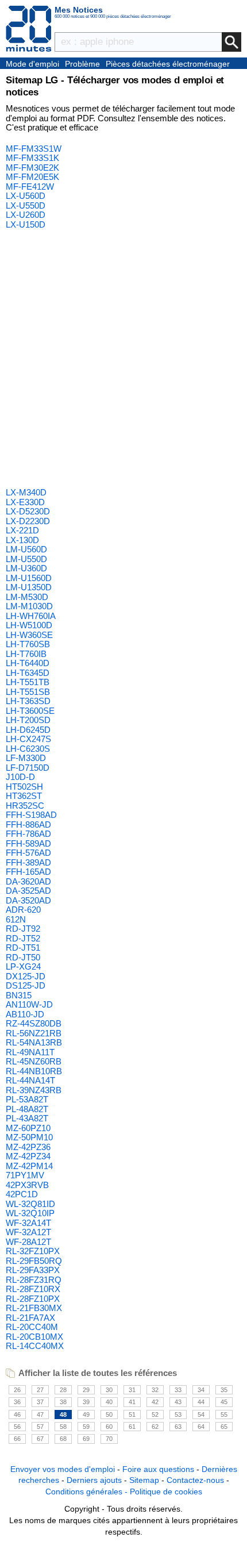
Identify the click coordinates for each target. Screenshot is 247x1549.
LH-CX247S (28, 739)
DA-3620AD (28, 881)
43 (178, 1401)
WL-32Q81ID (30, 1204)
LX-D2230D (28, 521)
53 (178, 1414)
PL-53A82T (27, 1099)
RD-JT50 (23, 957)
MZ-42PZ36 (28, 1147)
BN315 (19, 995)
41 (132, 1401)
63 (178, 1426)
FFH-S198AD (31, 815)
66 (17, 1438)
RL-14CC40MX (35, 1346)
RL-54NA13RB (34, 1042)
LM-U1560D (29, 578)
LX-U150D (25, 224)
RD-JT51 (23, 947)
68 (63, 1438)
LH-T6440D (27, 663)
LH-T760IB (26, 654)
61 (132, 1426)
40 (109, 1401)
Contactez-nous (195, 1480)
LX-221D (22, 530)
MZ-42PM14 (29, 1166)
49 (86, 1414)
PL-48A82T (27, 1109)
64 (201, 1426)
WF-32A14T (28, 1223)
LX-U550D (25, 205)
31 (132, 1389)
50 (109, 1414)
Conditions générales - (87, 1491)
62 (155, 1426)
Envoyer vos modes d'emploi (62, 1469)
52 (155, 1414)
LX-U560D (25, 196)
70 (109, 1438)
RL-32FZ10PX (33, 1251)
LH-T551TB (27, 682)
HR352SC (25, 805)
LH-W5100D (29, 625)
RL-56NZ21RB (33, 1033)
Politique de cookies (166, 1491)
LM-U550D (26, 559)
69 (86, 1438)
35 (224, 1389)
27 (40, 1389)
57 (40, 1426)
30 (109, 1389)
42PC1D (22, 1194)
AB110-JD (25, 1014)
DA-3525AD (28, 890)
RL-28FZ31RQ (33, 1280)
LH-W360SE (29, 635)
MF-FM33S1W (33, 148)
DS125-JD (25, 985)
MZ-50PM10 (29, 1137)
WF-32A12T (28, 1232)
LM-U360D (26, 568)
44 (201, 1401)
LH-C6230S (28, 749)
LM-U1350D (29, 587)
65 (224, 1426)
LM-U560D (26, 549)
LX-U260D (25, 215)
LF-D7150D (27, 767)
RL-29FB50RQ (34, 1261)
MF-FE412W (30, 186)
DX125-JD (25, 976)
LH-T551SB (28, 692)
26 (17, 1389)
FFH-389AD (28, 862)
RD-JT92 (23, 928)
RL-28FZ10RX (33, 1289)
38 (63, 1401)
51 (132, 1414)
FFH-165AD (28, 872)
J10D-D (20, 777)
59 (86, 1426)
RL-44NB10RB (34, 1071)
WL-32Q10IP (30, 1213)
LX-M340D (26, 492)
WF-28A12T (28, 1242)
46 (17, 1414)
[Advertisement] (123, 358)
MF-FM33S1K (32, 158)
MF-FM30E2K (32, 167)
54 (201, 1414)
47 (40, 1414)
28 (63, 1389)
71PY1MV (25, 1175)
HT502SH (24, 786)
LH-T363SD (28, 701)
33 (178, 1389)
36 (17, 1401)
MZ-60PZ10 (28, 1128)
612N (16, 919)
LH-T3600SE (30, 711)
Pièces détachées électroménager (168, 63)
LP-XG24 (23, 966)
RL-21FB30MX (34, 1308)
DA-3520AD (28, 900)
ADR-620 (23, 909)
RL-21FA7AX (30, 1318)
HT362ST (24, 796)
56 (17, 1426)
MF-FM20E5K (32, 177)
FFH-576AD (28, 853)
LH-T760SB (28, 644)
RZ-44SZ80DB (33, 1023)
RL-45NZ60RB (33, 1061)
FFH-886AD (28, 824)
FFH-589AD (28, 843)
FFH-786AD (28, 834)
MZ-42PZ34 (28, 1156)
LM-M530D (27, 597)
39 (86, 1401)
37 (40, 1401)
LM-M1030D (29, 606)
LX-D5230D (28, 511)
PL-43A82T (27, 1118)
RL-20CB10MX (34, 1337)
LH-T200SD (28, 720)
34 (201, 1389)
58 (63, 1426)
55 (224, 1414)
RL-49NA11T (30, 1052)
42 (155, 1401)
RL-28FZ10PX (33, 1299)
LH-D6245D (28, 730)
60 (109, 1426)
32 (155, 1389)
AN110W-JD (29, 1004)
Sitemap (144, 1480)
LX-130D (22, 540)
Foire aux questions (158, 1469)
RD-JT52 (23, 938)
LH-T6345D (27, 673)
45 (224, 1401)
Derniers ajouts (94, 1480)
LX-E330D (25, 502)
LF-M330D (26, 758)
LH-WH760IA (31, 616)
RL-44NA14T (30, 1080)
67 (40, 1438)
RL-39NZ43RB (33, 1090)
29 (86, 1389)
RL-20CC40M (32, 1327)
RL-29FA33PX (33, 1270)
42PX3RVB (27, 1185)
